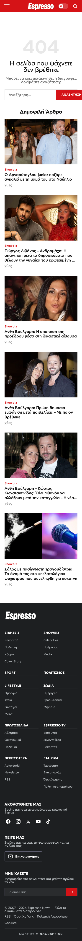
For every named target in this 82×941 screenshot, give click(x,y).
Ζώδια (49, 686)
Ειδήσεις (12, 633)
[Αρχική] (21, 615)
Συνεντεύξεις (52, 740)
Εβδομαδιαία (53, 700)
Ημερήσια (51, 693)
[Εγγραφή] (71, 892)
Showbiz (51, 633)
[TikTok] (48, 821)
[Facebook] (8, 821)
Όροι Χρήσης (53, 779)
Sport (10, 673)
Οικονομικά (13, 740)
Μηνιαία (50, 707)
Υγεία (8, 700)
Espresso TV (55, 725)
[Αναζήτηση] (75, 6)
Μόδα (9, 714)
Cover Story (13, 661)
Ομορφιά (11, 693)
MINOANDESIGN (49, 934)
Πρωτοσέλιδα (16, 725)
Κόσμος (10, 654)
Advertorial (12, 765)
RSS (7, 779)
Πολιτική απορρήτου (58, 786)
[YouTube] (38, 821)
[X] (28, 821)
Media (48, 654)
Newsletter (12, 772)
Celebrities (51, 640)
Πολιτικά (11, 747)
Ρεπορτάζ (11, 640)
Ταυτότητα (51, 765)
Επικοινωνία (52, 772)
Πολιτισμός (54, 673)
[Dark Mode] (63, 6)
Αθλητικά (11, 733)
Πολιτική (11, 647)
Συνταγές (11, 707)
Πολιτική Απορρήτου (52, 916)
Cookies (11, 922)
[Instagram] (18, 821)
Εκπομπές (50, 733)
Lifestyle (13, 686)
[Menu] (7, 6)
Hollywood (51, 647)
